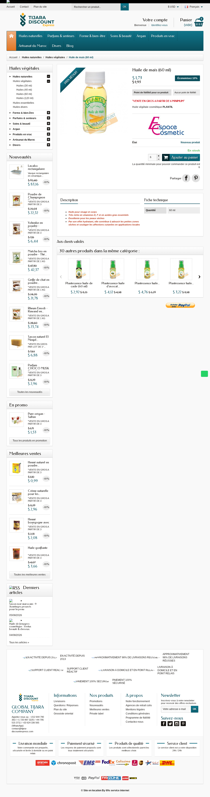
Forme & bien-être (92, 36)
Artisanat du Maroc (33, 46)
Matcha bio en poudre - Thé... (37, 252)
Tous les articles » (19, 642)
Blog (69, 46)
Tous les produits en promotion (30, 440)
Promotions (96, 701)
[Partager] (186, 178)
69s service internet (117, 790)
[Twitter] (170, 723)
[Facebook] (163, 723)
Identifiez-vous (159, 25)
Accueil (13, 57)
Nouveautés (96, 705)
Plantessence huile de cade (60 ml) (78, 284)
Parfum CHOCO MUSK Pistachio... (38, 368)
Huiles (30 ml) (24, 85)
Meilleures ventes (99, 709)
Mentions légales (135, 709)
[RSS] (14, 587)
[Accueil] (11, 41)
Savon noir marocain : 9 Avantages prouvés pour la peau (23, 606)
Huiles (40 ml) (24, 89)
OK (124, 6)
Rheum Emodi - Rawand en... (38, 309)
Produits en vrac (163, 36)
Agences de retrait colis (139, 705)
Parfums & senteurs (60, 36)
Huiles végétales (22, 81)
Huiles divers (20, 107)
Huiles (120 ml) (24, 98)
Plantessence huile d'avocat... (113, 284)
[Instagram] (176, 723)
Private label (97, 713)
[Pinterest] (196, 178)
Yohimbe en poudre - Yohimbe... (35, 226)
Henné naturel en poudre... (38, 463)
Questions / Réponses (66, 705)
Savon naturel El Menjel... (38, 338)
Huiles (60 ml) (24, 94)
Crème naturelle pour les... (38, 492)
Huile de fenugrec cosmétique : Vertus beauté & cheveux (20, 626)
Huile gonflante (37, 548)
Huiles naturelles (30, 36)
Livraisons (59, 701)
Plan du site (60, 709)
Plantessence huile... (147, 283)
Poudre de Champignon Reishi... (36, 197)
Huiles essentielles (23, 102)
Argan (141, 36)
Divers (56, 46)
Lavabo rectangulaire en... (36, 169)
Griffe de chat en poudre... (38, 281)
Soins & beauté (120, 36)
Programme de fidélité (138, 717)
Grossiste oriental (63, 713)
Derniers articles (24, 590)
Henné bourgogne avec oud (38, 522)
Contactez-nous (134, 721)
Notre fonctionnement (138, 701)
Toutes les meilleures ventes (30, 574)
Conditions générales (138, 713)
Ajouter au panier (184, 157)
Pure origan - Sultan (36, 415)
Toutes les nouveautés (29, 392)
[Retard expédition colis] (21, 1)
